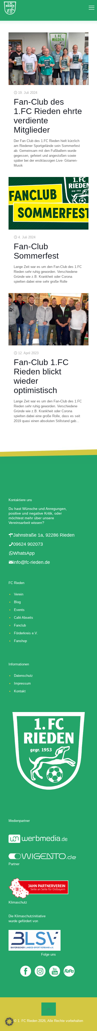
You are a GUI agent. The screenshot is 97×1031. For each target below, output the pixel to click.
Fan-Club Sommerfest (37, 251)
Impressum (22, 683)
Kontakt (20, 691)
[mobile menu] (90, 7)
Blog (17, 602)
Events (19, 610)
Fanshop (20, 641)
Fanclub (20, 625)
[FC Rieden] (10, 7)
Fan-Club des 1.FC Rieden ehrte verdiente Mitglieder (48, 115)
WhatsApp (24, 553)
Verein (18, 594)
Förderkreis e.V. (26, 633)
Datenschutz (23, 676)
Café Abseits (23, 618)
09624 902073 (28, 544)
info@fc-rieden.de (31, 562)
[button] (9, 1021)
